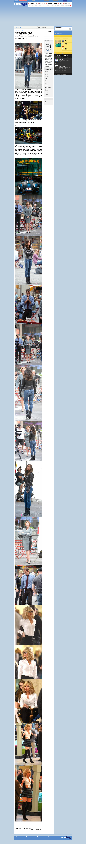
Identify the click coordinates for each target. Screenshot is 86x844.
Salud (44, 5)
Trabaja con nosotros (18, 838)
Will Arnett (46, 85)
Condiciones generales (30, 837)
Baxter (46, 78)
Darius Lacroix (24, 38)
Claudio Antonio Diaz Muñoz (29, 36)
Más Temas (68, 5)
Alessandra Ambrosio (48, 87)
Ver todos (47, 66)
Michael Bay (47, 73)
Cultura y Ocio (47, 102)
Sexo (36, 5)
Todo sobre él (58, 53)
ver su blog (48, 49)
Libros (44, 3)
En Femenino (31, 5)
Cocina (40, 5)
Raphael (46, 89)
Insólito (65, 3)
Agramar (66, 45)
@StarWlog (36, 36)
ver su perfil (48, 47)
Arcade (57, 57)
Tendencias (57, 5)
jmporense (66, 48)
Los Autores (44, 27)
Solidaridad (62, 5)
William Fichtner (47, 82)
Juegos (39, 27)
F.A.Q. (38, 837)
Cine (45, 101)
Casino (63, 57)
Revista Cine (18, 27)
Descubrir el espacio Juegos (61, 74)
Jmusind (66, 43)
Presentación (28, 836)
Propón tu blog (59, 33)
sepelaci (66, 40)
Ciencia (48, 5)
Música (40, 3)
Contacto (16, 837)
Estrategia (69, 57)
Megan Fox (46, 71)
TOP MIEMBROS (65, 38)
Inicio (16, 836)
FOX (46, 75)
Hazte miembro (66, 53)
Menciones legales (29, 838)
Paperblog (20, 4)
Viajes (52, 5)
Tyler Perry (46, 94)
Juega (60, 61)
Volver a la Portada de (23, 828)
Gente (69, 3)
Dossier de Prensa (40, 836)
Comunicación (49, 3)
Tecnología (55, 3)
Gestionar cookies (40, 838)
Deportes (60, 3)
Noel (45, 80)
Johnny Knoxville (47, 91)
